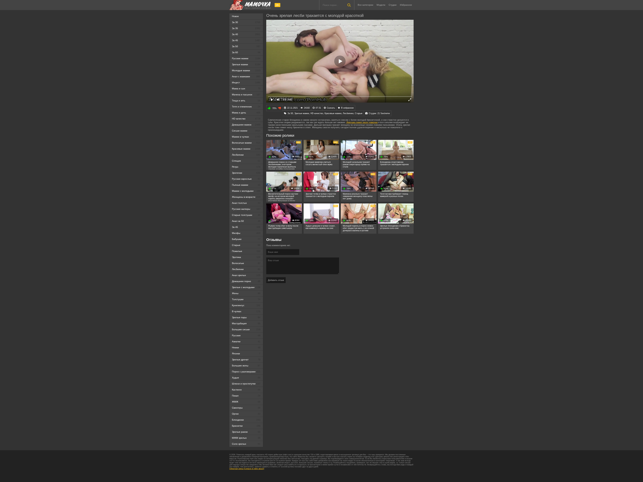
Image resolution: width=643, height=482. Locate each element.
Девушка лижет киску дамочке (362, 122)
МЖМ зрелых (246, 437)
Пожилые (246, 251)
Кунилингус (246, 305)
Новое (235, 16)
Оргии (246, 413)
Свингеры (246, 407)
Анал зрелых (246, 275)
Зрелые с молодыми (246, 287)
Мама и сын (246, 88)
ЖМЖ (246, 401)
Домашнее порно (246, 281)
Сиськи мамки (246, 130)
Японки (246, 353)
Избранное (406, 5)
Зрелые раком (246, 431)
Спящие (246, 160)
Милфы (246, 233)
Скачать (331, 108)
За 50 (246, 46)
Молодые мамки (246, 70)
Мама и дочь (246, 112)
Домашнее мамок (246, 124)
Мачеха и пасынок (246, 94)
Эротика (246, 257)
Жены (246, 293)
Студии (393, 5)
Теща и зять (246, 100)
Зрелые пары (246, 317)
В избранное (347, 108)
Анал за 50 (246, 221)
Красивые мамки (246, 148)
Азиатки (246, 341)
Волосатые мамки (246, 142)
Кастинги (246, 389)
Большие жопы (246, 365)
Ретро (246, 166)
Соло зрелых (246, 444)
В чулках (246, 311)
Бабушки (246, 239)
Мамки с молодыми (246, 191)
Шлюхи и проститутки (246, 383)
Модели (381, 5)
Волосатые (246, 263)
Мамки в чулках (246, 136)
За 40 (246, 34)
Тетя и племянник (246, 106)
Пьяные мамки (246, 185)
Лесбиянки (246, 154)
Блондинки (246, 419)
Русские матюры (246, 209)
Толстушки (246, 299)
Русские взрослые (246, 179)
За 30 (246, 22)
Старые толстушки (246, 215)
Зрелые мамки (246, 64)
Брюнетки (246, 425)
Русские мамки (246, 58)
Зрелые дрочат (246, 359)
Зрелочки (246, 172)
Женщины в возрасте (246, 197)
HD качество (246, 118)
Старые (246, 245)
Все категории (365, 5)
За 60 (246, 52)
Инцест (246, 82)
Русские (246, 335)
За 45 (246, 40)
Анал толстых (246, 203)
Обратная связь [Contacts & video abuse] (246, 469)
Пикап (246, 395)
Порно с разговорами (246, 371)
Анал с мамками (246, 76)
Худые (246, 377)
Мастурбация (246, 323)
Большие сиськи (246, 329)
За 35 (246, 28)
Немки (246, 347)
